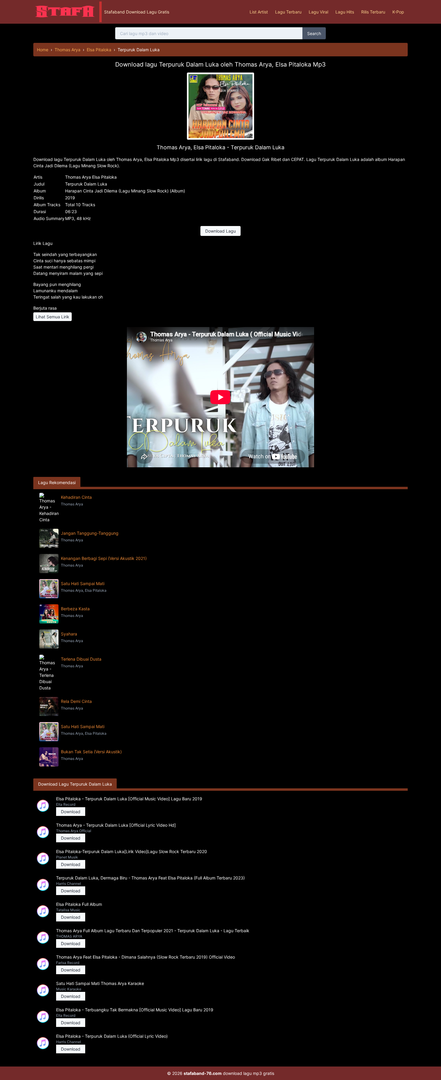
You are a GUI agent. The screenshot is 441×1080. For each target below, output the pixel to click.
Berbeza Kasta (75, 608)
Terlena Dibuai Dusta (81, 659)
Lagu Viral (318, 11)
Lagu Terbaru (288, 11)
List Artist (259, 11)
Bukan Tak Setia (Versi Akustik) (91, 751)
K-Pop (398, 11)
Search (314, 33)
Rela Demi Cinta (76, 701)
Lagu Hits (344, 11)
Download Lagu (220, 231)
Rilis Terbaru (373, 11)
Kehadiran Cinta (76, 497)
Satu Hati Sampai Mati (82, 583)
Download (70, 811)
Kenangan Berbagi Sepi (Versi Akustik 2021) (104, 558)
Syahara (69, 633)
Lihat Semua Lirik (52, 316)
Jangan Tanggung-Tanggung (89, 533)
